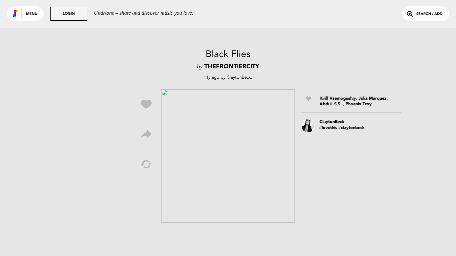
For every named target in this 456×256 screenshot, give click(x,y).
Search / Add (429, 14)
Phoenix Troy (359, 104)
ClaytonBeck (239, 77)
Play (228, 156)
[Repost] (146, 164)
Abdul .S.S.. (331, 104)
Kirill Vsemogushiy (337, 98)
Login (69, 14)
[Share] (146, 134)
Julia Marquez (373, 98)
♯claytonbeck (351, 128)
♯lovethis (328, 128)
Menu (31, 14)
